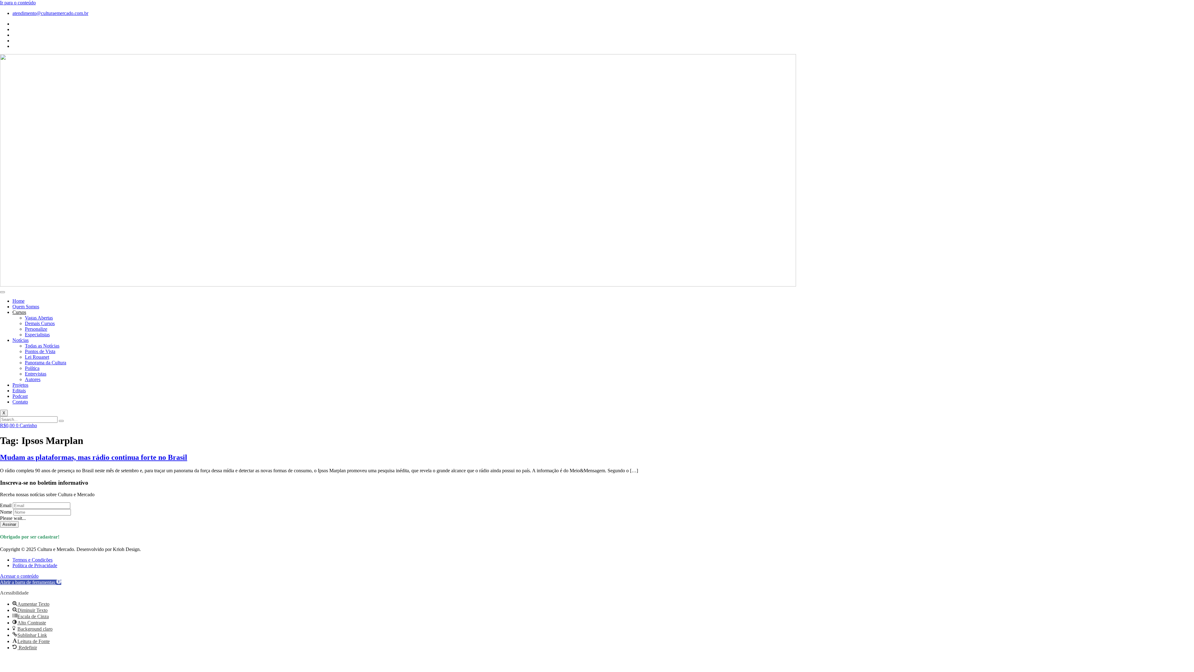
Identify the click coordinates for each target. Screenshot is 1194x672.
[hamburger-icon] (2, 292)
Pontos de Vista (40, 351)
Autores (32, 379)
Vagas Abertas (39, 317)
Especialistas (37, 334)
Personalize (36, 329)
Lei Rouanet (37, 357)
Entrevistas (35, 373)
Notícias (20, 340)
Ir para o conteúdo (18, 2)
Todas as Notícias (42, 345)
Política (32, 368)
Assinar (9, 524)
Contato (20, 401)
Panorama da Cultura (45, 362)
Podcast (20, 396)
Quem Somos (25, 306)
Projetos (20, 385)
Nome (6, 512)
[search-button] (61, 421)
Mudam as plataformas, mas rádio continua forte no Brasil (93, 457)
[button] (30, 582)
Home (18, 301)
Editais (19, 390)
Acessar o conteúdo (19, 576)
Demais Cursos (40, 323)
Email (6, 505)
